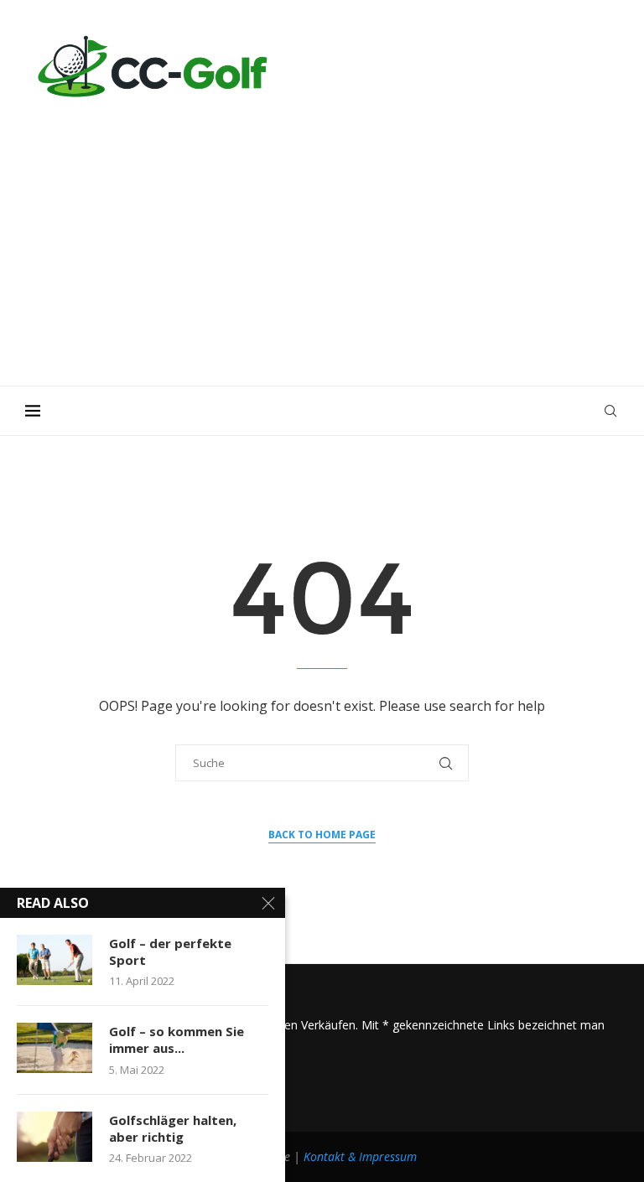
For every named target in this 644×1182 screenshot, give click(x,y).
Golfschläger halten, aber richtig (172, 1128)
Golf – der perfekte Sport (170, 951)
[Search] (610, 410)
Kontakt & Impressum (360, 1156)
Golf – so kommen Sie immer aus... (176, 1039)
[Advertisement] (322, 234)
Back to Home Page (322, 834)
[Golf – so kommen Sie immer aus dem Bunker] (54, 1048)
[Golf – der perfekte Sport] (54, 960)
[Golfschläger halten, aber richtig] (54, 1137)
